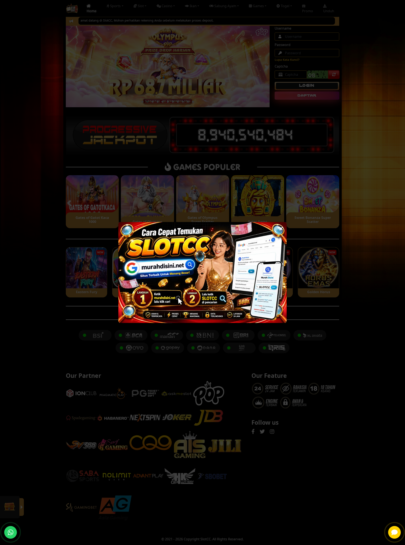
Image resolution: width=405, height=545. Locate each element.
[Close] (281, 227)
